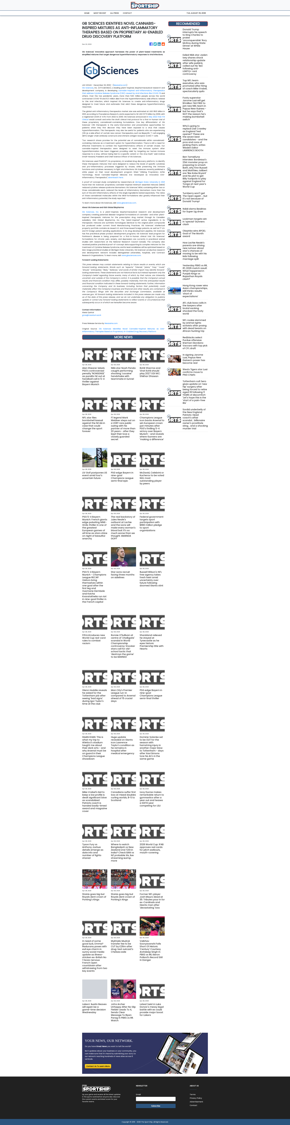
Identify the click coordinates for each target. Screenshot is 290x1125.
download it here (115, 177)
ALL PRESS (114, 13)
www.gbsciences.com (126, 203)
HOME (86, 13)
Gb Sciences (87, 88)
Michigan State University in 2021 (150, 182)
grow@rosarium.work (91, 315)
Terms (193, 1094)
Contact (193, 1105)
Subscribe (155, 1106)
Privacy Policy (196, 1098)
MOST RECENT (100, 13)
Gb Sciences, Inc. (90, 212)
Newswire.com (120, 85)
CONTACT (127, 13)
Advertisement (196, 1101)
